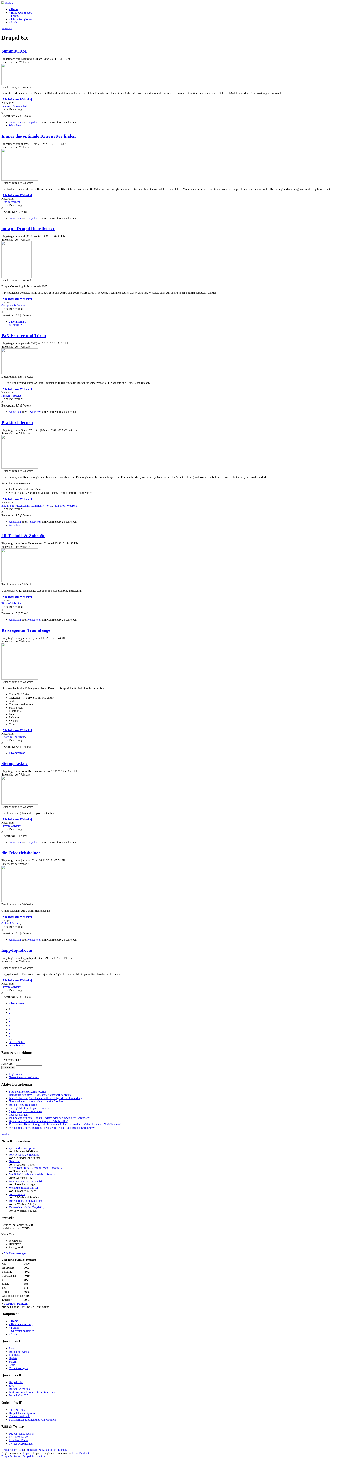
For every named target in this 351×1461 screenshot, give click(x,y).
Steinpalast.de (14, 763)
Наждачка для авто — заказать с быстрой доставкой (41, 1094)
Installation (15, 1355)
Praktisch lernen (17, 422)
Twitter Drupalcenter (21, 1443)
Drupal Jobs (16, 1382)
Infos (12, 1348)
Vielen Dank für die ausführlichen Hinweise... (35, 1167)
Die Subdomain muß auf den (25, 1200)
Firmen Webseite (11, 395)
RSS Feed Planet (18, 1440)
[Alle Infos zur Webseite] (16, 99)
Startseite (6, 28)
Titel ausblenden (18, 1114)
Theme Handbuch (19, 1416)
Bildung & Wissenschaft (15, 505)
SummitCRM (14, 51)
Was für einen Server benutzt (25, 1181)
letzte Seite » (16, 1045)
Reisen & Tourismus (13, 736)
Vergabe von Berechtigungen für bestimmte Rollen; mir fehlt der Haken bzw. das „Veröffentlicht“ (65, 1124)
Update (13, 1358)
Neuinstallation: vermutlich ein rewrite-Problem (36, 1101)
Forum (12, 1361)
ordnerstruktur (17, 1194)
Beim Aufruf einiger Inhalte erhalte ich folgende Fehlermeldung (45, 1098)
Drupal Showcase (19, 1351)
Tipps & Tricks (17, 1409)
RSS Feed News (18, 1436)
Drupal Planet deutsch (21, 1433)
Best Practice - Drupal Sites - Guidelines (32, 1392)
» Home (13, 9)
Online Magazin (10, 923)
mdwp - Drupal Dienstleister (28, 228)
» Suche (13, 22)
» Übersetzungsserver (21, 19)
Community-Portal (41, 505)
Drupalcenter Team (12, 1449)
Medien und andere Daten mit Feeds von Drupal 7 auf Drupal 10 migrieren (52, 1127)
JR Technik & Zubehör (23, 535)
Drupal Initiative (10, 1456)
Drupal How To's (19, 1395)
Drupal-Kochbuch (19, 1388)
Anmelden (15, 122)
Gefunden (14, 1161)
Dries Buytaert (80, 1453)
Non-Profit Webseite (65, 505)
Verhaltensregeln (18, 1368)
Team (12, 1364)
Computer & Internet (13, 305)
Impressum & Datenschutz (41, 1449)
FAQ (12, 1385)
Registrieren (34, 122)
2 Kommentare (17, 321)
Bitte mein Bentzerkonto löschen (27, 1091)
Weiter (5, 1134)
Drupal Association (34, 1456)
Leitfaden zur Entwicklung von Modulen (32, 1419)
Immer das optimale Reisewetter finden (38, 136)
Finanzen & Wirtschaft (14, 106)
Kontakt (62, 1449)
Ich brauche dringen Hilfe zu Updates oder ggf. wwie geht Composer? (49, 1117)
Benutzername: (11, 1059)
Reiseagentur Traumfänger (26, 630)
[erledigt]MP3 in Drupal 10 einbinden (30, 1108)
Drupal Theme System (22, 1413)
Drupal (26, 1453)
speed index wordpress (22, 1148)
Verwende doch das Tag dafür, (26, 1207)
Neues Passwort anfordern (24, 1077)
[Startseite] (8, 3)
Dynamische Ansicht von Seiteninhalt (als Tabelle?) (38, 1121)
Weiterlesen (15, 125)
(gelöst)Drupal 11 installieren (25, 1111)
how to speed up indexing (24, 1154)
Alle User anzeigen (15, 1253)
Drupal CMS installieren (23, 1104)
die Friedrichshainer (20, 852)
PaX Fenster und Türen (23, 335)
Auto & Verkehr (10, 201)
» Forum (14, 15)
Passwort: (8, 1063)
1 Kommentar (17, 752)
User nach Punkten (16, 1303)
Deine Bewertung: (12, 109)
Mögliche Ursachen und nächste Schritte (32, 1174)
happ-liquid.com (16, 950)
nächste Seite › (17, 1042)
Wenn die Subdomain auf (23, 1187)
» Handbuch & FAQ (21, 12)
